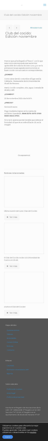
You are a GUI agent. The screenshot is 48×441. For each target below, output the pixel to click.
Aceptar (7, 437)
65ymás (10, 374)
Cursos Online (12, 342)
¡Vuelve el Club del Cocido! (14, 307)
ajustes (33, 432)
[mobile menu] (45, 5)
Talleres (10, 334)
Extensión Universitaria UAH (18, 370)
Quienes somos (13, 330)
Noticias (10, 346)
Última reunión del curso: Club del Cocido (20, 211)
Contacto (10, 350)
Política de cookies (14, 389)
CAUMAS (10, 366)
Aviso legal (11, 393)
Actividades (11, 338)
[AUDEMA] (24, 5)
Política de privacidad (15, 397)
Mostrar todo (37, 28)
